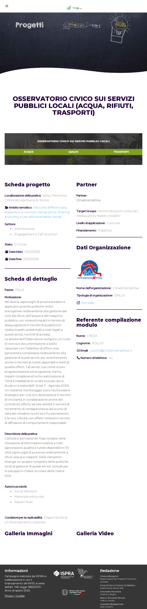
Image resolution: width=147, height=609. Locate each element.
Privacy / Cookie (15, 596)
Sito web (87, 302)
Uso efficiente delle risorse (41, 217)
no (111, 358)
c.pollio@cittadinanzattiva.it (111, 350)
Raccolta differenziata (50, 207)
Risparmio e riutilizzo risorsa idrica (30, 212)
